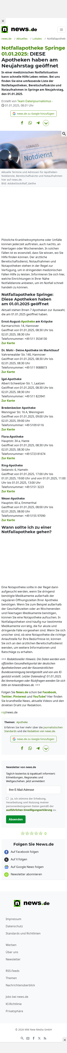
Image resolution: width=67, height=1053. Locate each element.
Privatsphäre (14, 1011)
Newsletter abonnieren (26, 874)
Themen (11, 978)
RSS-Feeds (12, 971)
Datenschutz (14, 926)
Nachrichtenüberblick (20, 985)
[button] (33, 113)
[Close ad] (3, 21)
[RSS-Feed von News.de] (45, 1038)
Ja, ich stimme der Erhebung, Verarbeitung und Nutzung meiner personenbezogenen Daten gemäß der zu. (31, 804)
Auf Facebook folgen (24, 852)
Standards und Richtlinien (23, 933)
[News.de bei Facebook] (33, 1038)
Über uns (12, 952)
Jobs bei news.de (17, 997)
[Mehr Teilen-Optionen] (46, 123)
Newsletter (13, 959)
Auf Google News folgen (27, 867)
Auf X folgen (18, 859)
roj (3, 712)
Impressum (13, 919)
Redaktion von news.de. (41, 731)
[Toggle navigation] (61, 29)
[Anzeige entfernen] (64, 1039)
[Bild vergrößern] (64, 134)
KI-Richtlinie (14, 1004)
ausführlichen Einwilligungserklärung (29, 810)
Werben (11, 945)
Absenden (16, 819)
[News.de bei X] (39, 1038)
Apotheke (22, 722)
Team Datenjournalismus (34, 101)
